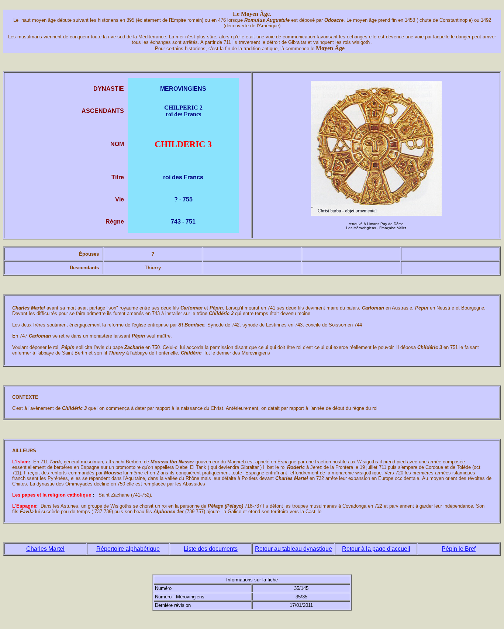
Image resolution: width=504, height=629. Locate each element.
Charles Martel (45, 549)
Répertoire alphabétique (128, 549)
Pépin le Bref (459, 549)
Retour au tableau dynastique (293, 549)
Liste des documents (211, 549)
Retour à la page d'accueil (376, 549)
